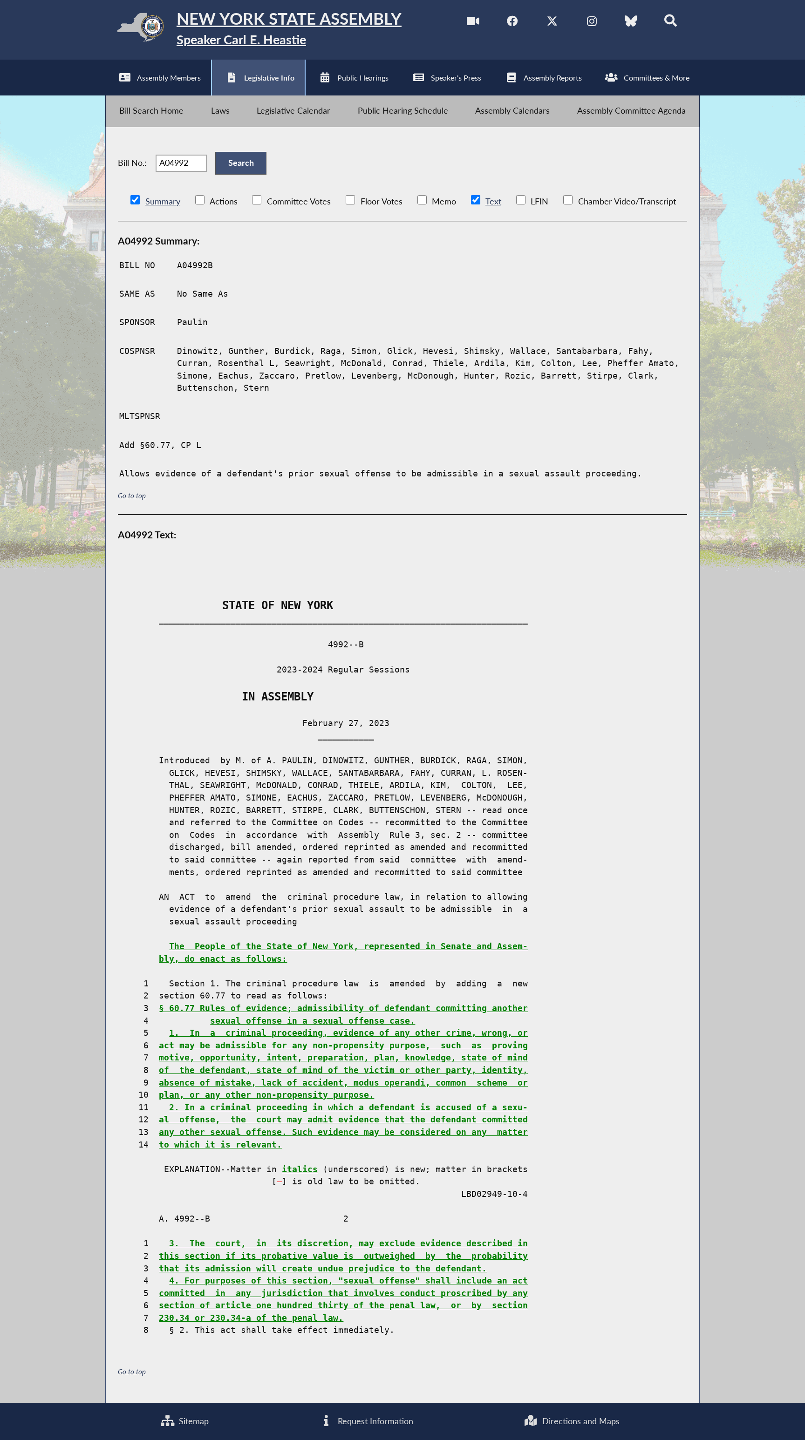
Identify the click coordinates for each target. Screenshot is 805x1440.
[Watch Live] (473, 23)
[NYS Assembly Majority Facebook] (512, 23)
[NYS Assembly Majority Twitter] (552, 23)
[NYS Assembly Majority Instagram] (591, 23)
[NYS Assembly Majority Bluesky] (631, 23)
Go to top (132, 495)
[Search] (670, 23)
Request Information (374, 1421)
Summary (162, 201)
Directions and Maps (580, 1421)
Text (493, 201)
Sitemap (193, 1421)
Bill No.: (132, 163)
